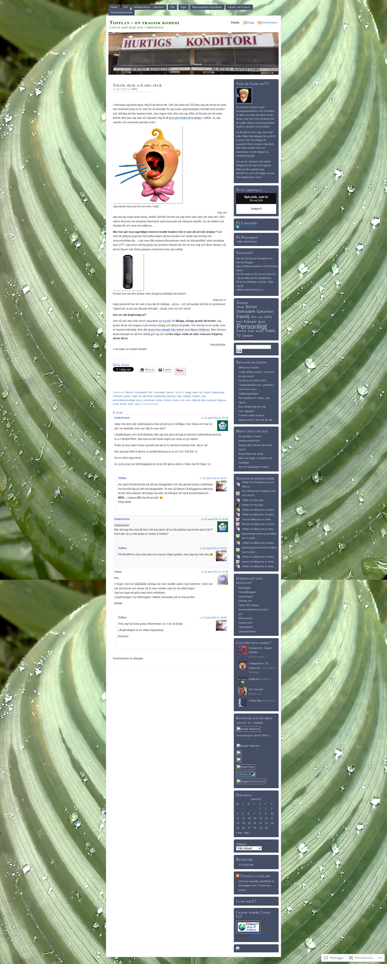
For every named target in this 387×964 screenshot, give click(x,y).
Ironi (239, 321)
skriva (167, 400)
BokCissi (257, 693)
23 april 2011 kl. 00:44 (215, 617)
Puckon (241, 331)
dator (195, 392)
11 (237, 818)
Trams (270, 331)
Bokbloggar (245, 587)
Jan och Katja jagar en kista (254, 466)
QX (240, 614)
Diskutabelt (140, 392)
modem (196, 396)
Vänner (170, 392)
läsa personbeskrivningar (185, 117)
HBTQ (268, 317)
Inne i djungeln (246, 411)
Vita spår (258, 500)
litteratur (171, 396)
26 (243, 827)
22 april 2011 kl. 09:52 (215, 548)
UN (172, 7)
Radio (251, 331)
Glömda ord (245, 600)
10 (272, 813)
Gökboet (117, 396)
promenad (149, 400)
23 (266, 823)
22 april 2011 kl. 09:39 (216, 417)
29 (260, 827)
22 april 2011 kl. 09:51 (215, 478)
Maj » (247, 832)
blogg (188, 392)
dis (200, 392)
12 (243, 818)
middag (187, 396)
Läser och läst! (239, 7)
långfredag (160, 396)
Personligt (159, 392)
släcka (175, 400)
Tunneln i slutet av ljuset (251, 415)
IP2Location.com (259, 935)
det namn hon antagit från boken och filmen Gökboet (176, 329)
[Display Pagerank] (248, 745)
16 (266, 818)
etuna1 (245, 561)
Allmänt (240, 307)
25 (237, 827)
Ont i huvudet (256, 689)
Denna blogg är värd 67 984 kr (252, 735)
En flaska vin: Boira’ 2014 (252, 380)
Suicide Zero (245, 622)
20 (249, 823)
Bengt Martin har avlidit (251, 453)
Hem (114, 7)
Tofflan (134, 89)
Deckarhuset (246, 596)
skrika (159, 400)
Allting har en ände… (250, 367)
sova (187, 400)
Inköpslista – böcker (149, 7)
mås (179, 396)
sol (182, 400)
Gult (260, 317)
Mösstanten (258, 656)
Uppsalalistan (246, 627)
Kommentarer (269, 22)
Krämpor (250, 321)
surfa (115, 404)
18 (237, 823)
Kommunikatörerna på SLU (253, 609)
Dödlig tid (253, 679)
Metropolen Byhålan (207, 7)
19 (243, 823)
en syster (165, 321)
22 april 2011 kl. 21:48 (216, 571)
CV (126, 7)
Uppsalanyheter (247, 631)
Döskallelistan (121, 12)
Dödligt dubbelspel (248, 393)
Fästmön (147, 244)
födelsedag (218, 392)
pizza (139, 400)
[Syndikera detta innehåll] (237, 875)
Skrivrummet (245, 618)
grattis (127, 396)
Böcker (129, 392)
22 (260, 823)
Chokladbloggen (247, 592)
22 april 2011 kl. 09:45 (216, 519)
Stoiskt (259, 331)
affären (126, 236)
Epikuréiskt (265, 311)
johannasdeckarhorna (254, 533)
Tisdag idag (255, 700)
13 (249, 818)
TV (238, 336)
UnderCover (122, 417)
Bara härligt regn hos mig (252, 406)
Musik (261, 321)
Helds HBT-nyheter (249, 605)
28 (255, 827)
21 (255, 823)
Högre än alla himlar (142, 396)
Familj (242, 316)
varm (137, 404)
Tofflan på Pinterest (246, 241)
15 (260, 818)
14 (255, 818)
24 (272, 823)
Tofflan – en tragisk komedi (144, 22)
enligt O (266, 679)
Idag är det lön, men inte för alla (255, 419)
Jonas (118, 571)
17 (272, 818)
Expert (207, 392)
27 (249, 827)
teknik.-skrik (126, 404)
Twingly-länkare (255, 875)
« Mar (239, 832)
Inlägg (250, 22)
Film (150, 392)
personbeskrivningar (124, 400)
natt (204, 396)
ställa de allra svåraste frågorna (209, 400)
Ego (183, 7)
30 (266, 827)
